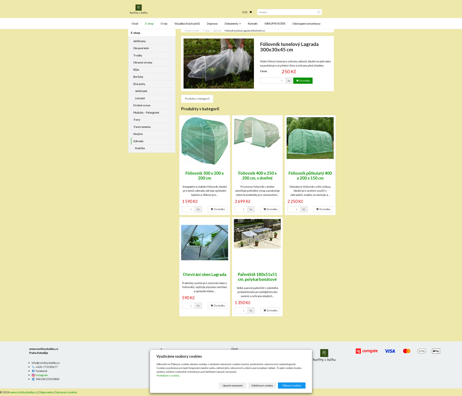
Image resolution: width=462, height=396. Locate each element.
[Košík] (250, 12)
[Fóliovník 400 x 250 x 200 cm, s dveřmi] (257, 140)
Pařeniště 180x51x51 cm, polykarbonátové (257, 277)
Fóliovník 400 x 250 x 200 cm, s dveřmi (257, 175)
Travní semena (142, 126)
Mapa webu (46, 392)
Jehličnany (139, 41)
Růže (136, 69)
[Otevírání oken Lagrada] (204, 242)
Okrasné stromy (142, 62)
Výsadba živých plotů (187, 23)
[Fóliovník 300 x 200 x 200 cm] (204, 140)
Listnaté (140, 98)
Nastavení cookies (66, 392)
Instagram (41, 375)
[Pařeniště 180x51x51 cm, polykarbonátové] (257, 242)
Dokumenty (232, 23)
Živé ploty (139, 84)
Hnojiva (138, 133)
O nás (164, 23)
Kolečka (140, 148)
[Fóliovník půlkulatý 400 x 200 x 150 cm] (310, 140)
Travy (136, 119)
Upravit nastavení (233, 385)
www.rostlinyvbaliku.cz (23, 392)
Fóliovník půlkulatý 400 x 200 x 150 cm (310, 175)
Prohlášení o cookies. (168, 375)
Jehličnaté (141, 91)
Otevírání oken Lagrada (204, 274)
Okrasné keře (141, 48)
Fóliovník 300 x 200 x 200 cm (204, 175)
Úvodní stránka (192, 30)
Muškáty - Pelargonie (146, 112)
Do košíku (304, 80)
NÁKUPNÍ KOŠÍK (275, 23)
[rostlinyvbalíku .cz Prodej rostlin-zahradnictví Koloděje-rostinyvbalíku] (160, 9)
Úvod (135, 23)
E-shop (149, 23)
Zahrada (217, 30)
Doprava (212, 23)
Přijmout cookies (291, 385)
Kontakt (253, 23)
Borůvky (138, 76)
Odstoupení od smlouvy (306, 23)
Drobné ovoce (141, 105)
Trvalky (137, 55)
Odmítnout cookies (262, 385)
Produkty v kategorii (197, 98)
